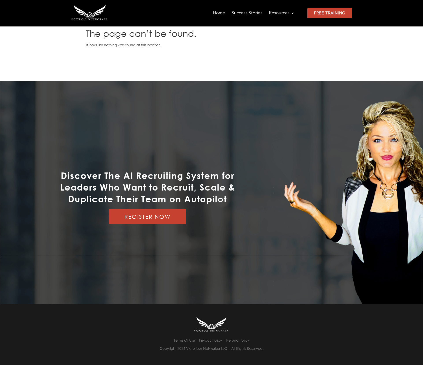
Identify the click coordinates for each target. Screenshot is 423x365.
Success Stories (247, 13)
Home (219, 13)
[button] (281, 13)
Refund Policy (237, 340)
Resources (279, 13)
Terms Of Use (184, 340)
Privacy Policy (210, 340)
